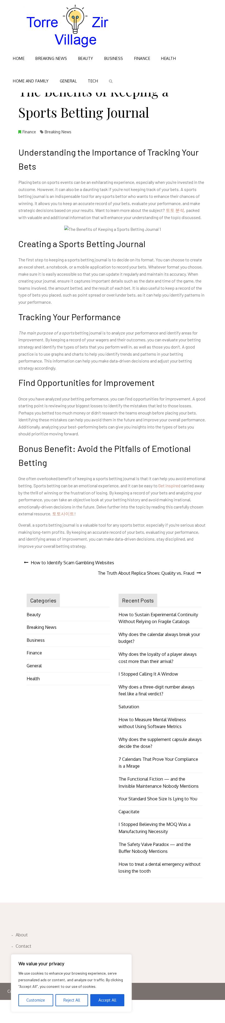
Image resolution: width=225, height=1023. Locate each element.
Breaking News (51, 58)
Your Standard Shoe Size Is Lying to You (158, 798)
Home (18, 58)
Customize (35, 1000)
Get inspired (169, 485)
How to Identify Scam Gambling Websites (72, 562)
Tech (93, 81)
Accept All (107, 1000)
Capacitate (129, 811)
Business (113, 58)
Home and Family (31, 81)
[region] (71, 983)
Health (168, 58)
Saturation (129, 706)
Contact (23, 946)
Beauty (85, 58)
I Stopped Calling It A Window (148, 674)
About (22, 935)
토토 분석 (175, 210)
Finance (142, 58)
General (68, 81)
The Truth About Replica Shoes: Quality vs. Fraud (146, 573)
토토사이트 (63, 513)
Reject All (71, 1000)
